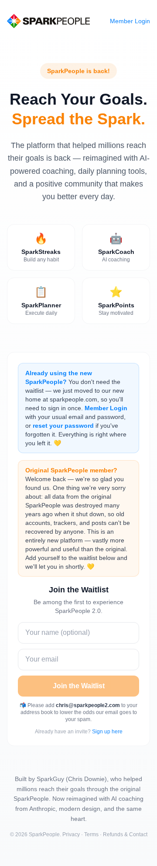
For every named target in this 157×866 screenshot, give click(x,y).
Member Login (130, 21)
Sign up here (107, 732)
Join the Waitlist (79, 686)
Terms (91, 834)
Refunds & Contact (125, 834)
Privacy (71, 834)
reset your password (63, 425)
